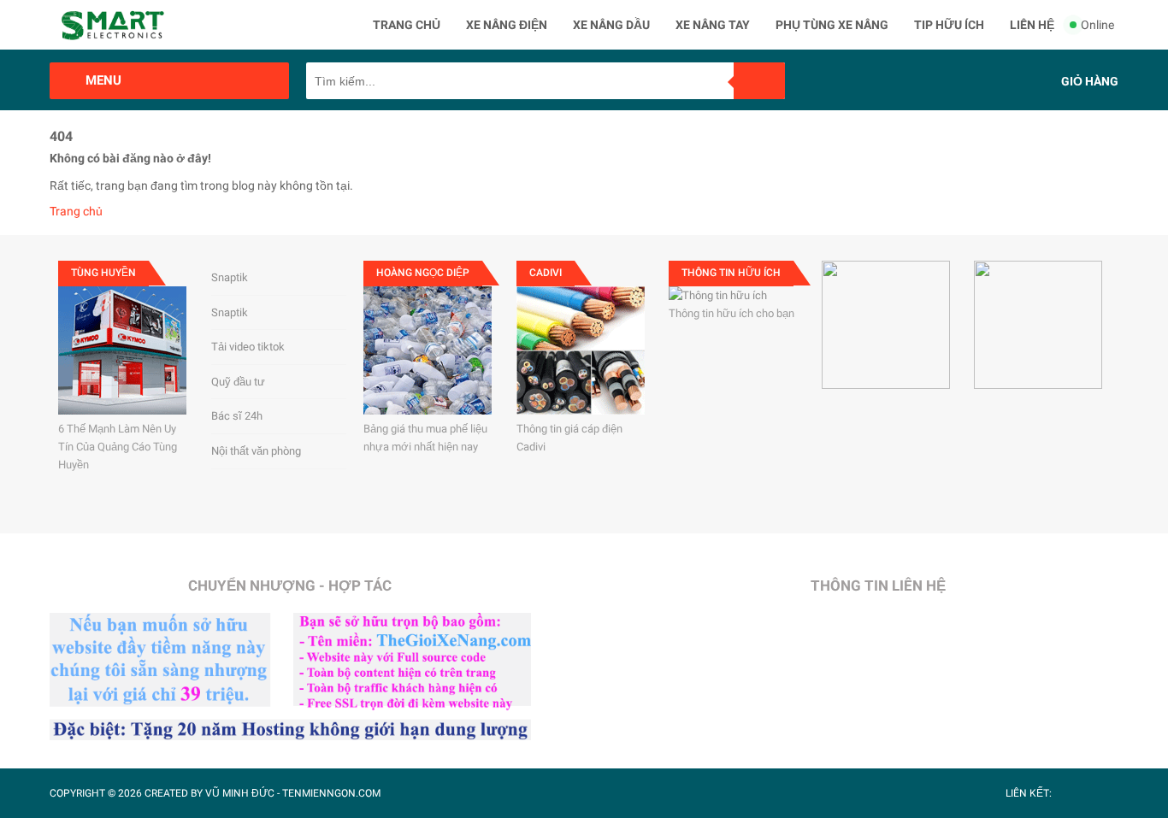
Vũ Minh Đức (239, 793)
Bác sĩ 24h (237, 415)
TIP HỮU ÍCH (949, 25)
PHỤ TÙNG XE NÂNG (832, 25)
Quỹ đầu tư (238, 381)
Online (1097, 25)
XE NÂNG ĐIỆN (506, 25)
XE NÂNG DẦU (611, 25)
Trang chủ (76, 211)
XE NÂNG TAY (712, 25)
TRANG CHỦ (406, 25)
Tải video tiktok (248, 346)
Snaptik (229, 277)
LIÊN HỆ (1032, 25)
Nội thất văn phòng (256, 450)
